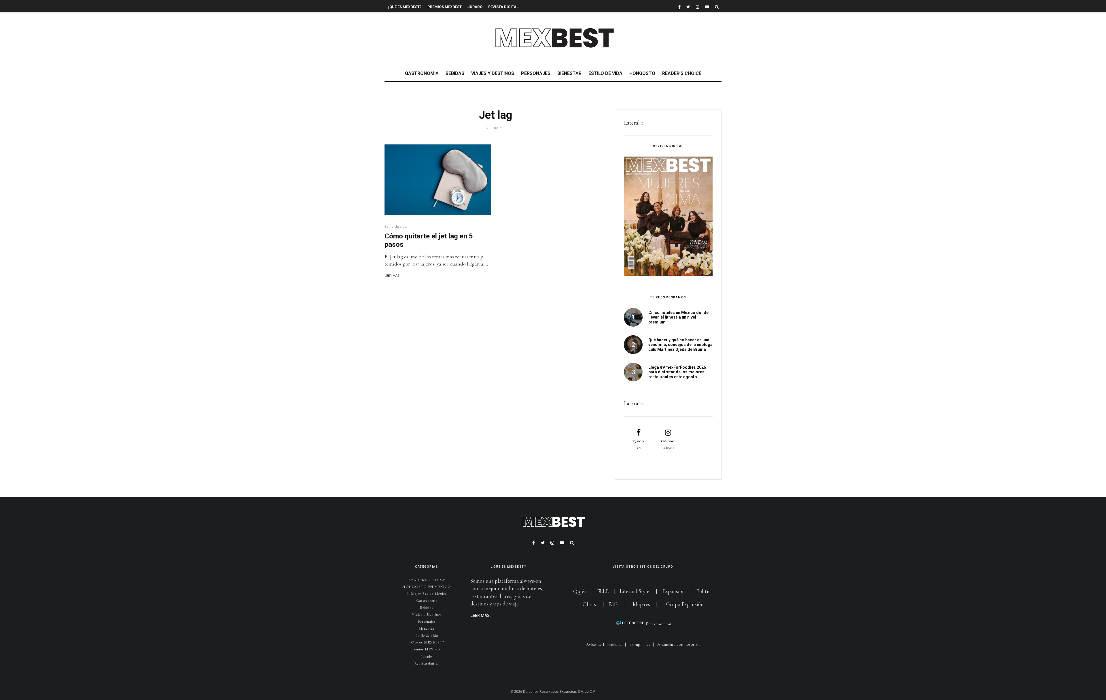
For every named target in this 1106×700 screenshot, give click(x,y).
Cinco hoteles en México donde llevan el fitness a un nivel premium (678, 317)
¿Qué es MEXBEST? (404, 7)
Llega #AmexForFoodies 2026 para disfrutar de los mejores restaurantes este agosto (677, 372)
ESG (613, 604)
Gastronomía (422, 73)
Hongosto (642, 73)
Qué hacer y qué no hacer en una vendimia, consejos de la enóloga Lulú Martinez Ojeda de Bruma (680, 345)
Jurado (474, 7)
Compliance (640, 644)
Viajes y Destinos (492, 73)
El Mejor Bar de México (426, 593)
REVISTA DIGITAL (503, 7)
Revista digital (426, 663)
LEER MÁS (392, 276)
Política (704, 591)
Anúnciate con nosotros (678, 644)
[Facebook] (679, 6)
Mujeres (641, 604)
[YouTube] (707, 6)
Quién (580, 591)
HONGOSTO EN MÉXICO (426, 586)
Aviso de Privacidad (604, 644)
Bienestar (569, 73)
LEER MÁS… (481, 615)
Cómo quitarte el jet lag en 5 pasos (429, 240)
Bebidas (455, 73)
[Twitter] (688, 6)
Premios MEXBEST (444, 7)
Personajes (535, 73)
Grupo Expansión (685, 604)
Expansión (674, 591)
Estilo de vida (605, 73)
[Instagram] (697, 6)
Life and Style (634, 591)
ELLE (603, 591)
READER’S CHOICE (681, 73)
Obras (589, 604)
